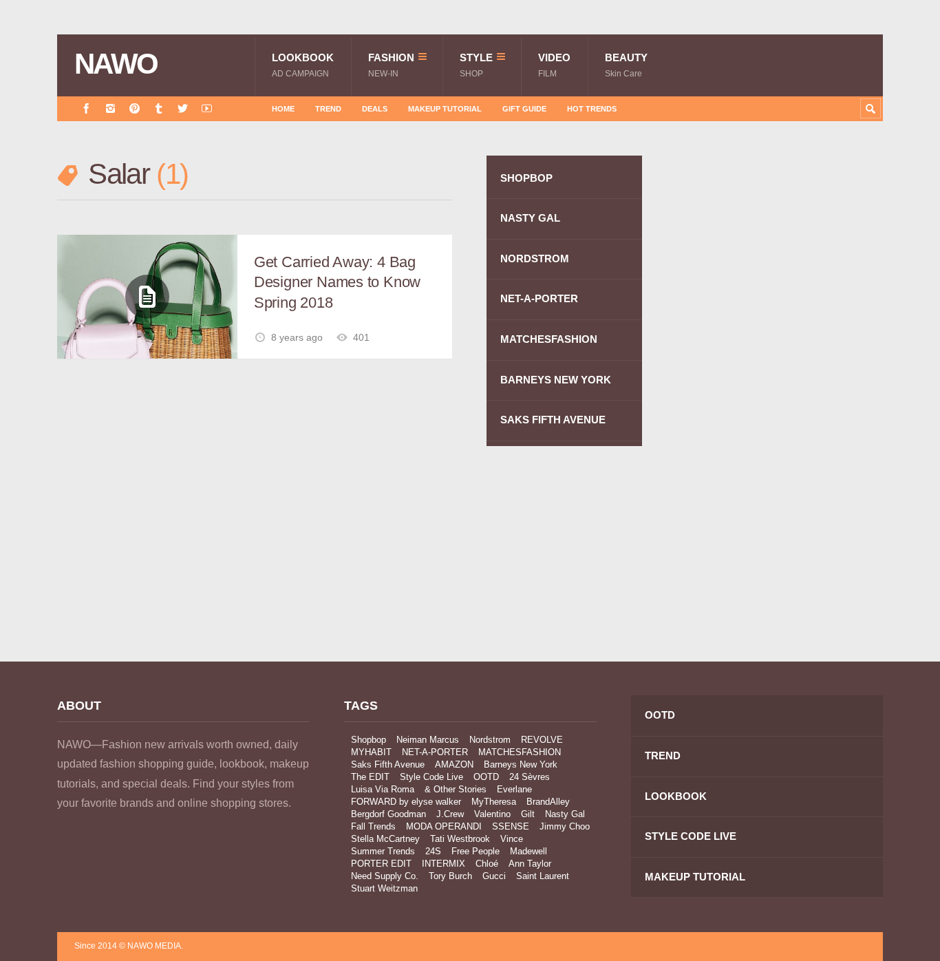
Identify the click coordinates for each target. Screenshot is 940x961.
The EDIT (370, 776)
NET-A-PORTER (539, 298)
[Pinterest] (134, 108)
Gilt (528, 814)
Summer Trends (383, 851)
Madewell (528, 851)
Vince (511, 838)
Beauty (626, 65)
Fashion (391, 65)
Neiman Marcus (427, 739)
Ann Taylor (530, 863)
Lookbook (303, 65)
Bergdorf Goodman (388, 814)
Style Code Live (431, 776)
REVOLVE (542, 739)
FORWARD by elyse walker (406, 801)
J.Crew (450, 814)
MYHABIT (371, 752)
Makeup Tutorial (445, 109)
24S (433, 851)
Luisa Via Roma (382, 789)
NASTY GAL (530, 218)
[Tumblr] (159, 108)
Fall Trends (373, 826)
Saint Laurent (542, 876)
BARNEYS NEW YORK (555, 380)
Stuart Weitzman (384, 888)
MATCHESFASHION (548, 339)
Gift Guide (524, 109)
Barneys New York (520, 764)
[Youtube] (207, 108)
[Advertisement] (779, 401)
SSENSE (510, 826)
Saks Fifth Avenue (388, 764)
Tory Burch (450, 876)
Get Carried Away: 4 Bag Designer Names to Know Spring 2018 (337, 282)
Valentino (492, 814)
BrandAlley (548, 801)
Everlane (514, 789)
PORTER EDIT (381, 863)
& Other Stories (456, 789)
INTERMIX (443, 863)
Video (554, 65)
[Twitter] (183, 108)
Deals (374, 109)
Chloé (487, 863)
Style (476, 65)
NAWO (116, 64)
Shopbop (368, 739)
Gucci (494, 876)
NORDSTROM (534, 258)
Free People (475, 851)
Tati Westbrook (460, 838)
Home (283, 109)
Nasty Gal (565, 814)
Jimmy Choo (565, 826)
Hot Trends (592, 109)
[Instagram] (110, 108)
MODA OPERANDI (444, 826)
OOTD (486, 776)
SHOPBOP (526, 178)
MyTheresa (493, 801)
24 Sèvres (529, 776)
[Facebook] (86, 108)
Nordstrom (490, 739)
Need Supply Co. (384, 876)
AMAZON (454, 764)
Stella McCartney (385, 838)
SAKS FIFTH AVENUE (553, 419)
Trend (328, 109)
